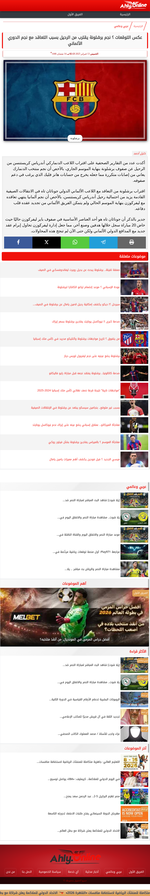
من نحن (10, 871)
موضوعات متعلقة (132, 256)
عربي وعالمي (121, 26)
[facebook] (18, 243)
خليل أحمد (139, 153)
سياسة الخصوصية (50, 871)
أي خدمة (73, 871)
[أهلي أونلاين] (133, 5)
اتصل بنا (27, 871)
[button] (8, 619)
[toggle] (25, 14)
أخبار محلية (92, 871)
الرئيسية (125, 14)
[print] (132, 243)
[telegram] (103, 243)
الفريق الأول (75, 14)
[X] (46, 243)
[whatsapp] (75, 243)
